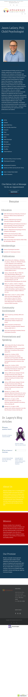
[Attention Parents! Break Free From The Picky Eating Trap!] (7, 453)
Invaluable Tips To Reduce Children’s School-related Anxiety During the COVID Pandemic (20, 461)
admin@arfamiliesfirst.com (14, 2)
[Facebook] (15, 613)
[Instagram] (20, 613)
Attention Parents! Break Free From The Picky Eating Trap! (7, 459)
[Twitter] (17, 613)
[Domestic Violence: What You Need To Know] (20, 434)
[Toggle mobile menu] (25, 14)
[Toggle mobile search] (22, 14)
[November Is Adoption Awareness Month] (7, 430)
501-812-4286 (21, 601)
